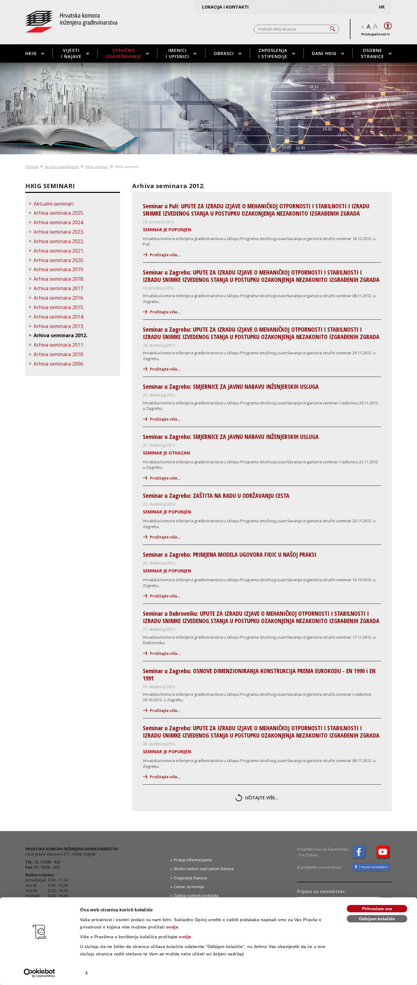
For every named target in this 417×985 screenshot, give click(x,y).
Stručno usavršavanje (123, 53)
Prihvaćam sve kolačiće (377, 909)
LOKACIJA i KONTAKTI (225, 7)
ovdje (172, 927)
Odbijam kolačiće (377, 918)
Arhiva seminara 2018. (59, 278)
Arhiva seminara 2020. (59, 260)
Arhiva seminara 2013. (59, 326)
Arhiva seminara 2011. (59, 344)
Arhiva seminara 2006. (59, 363)
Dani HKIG (324, 53)
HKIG (31, 53)
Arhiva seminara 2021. (59, 250)
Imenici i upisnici (177, 53)
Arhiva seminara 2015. (59, 307)
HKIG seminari (97, 166)
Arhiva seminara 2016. (59, 297)
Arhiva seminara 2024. (59, 222)
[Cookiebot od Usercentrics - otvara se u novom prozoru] (39, 973)
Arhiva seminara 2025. (59, 213)
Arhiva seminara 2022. (59, 241)
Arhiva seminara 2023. (59, 231)
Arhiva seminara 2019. (59, 269)
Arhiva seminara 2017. (59, 288)
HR (382, 7)
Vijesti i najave (71, 53)
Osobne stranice (372, 53)
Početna (31, 166)
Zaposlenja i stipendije (273, 53)
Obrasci (224, 53)
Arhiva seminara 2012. (60, 335)
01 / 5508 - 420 (47, 862)
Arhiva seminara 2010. (59, 354)
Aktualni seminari (54, 203)
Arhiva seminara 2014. (59, 316)
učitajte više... (262, 798)
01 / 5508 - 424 (47, 867)
